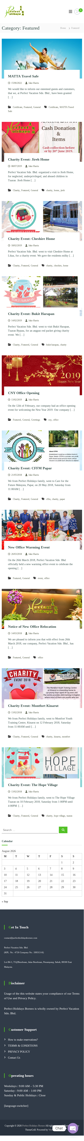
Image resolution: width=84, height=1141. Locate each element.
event (40, 578)
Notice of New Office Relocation (32, 627)
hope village (59, 815)
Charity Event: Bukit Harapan (31, 314)
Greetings (35, 419)
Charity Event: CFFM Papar (30, 468)
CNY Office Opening (23, 393)
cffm (48, 499)
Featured (28, 107)
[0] (77, 11)
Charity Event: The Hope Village (33, 785)
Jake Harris (33, 83)
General (37, 107)
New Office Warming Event (29, 547)
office (55, 419)
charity (49, 190)
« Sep (5, 901)
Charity (16, 190)
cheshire (58, 265)
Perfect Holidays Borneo (33, 1125)
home (56, 190)
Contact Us (14, 1057)
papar (62, 499)
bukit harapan (52, 344)
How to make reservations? (23, 1039)
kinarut (57, 736)
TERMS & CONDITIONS (23, 1045)
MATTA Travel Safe (23, 76)
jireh (63, 190)
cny (50, 419)
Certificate (17, 107)
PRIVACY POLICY (19, 1051)
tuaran (69, 815)
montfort (66, 736)
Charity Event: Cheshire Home (31, 239)
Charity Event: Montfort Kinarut (33, 706)
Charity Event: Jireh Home (28, 159)
